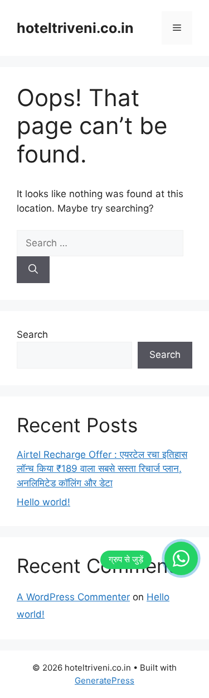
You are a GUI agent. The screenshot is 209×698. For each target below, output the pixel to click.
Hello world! (43, 502)
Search (32, 334)
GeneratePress (104, 680)
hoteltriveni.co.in (75, 28)
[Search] (33, 269)
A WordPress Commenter (73, 597)
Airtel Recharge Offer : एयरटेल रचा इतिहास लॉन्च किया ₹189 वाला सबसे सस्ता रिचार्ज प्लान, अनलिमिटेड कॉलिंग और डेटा (102, 469)
